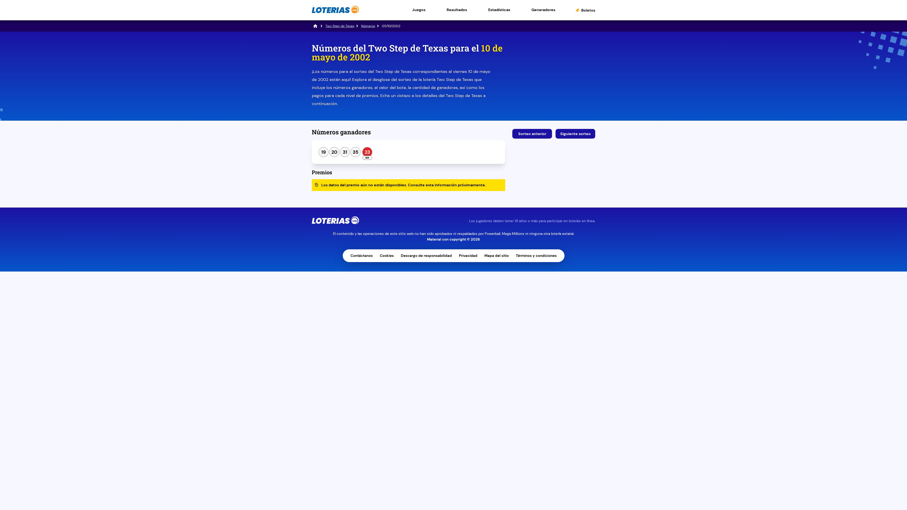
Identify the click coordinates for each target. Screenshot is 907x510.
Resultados (457, 9)
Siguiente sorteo (575, 133)
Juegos (418, 9)
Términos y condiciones (536, 255)
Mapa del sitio (496, 255)
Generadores (543, 9)
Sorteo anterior (532, 133)
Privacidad (468, 255)
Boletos (588, 10)
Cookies (387, 255)
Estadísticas (499, 9)
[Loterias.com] (335, 12)
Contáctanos (362, 255)
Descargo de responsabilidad (426, 255)
